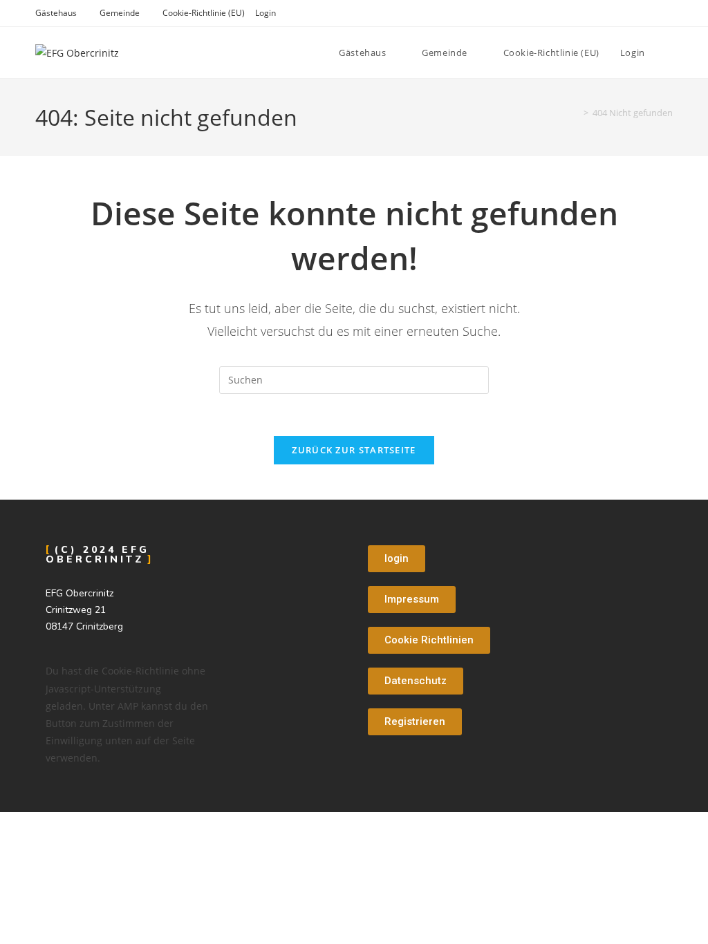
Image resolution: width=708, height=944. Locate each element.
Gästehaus (56, 13)
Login (265, 13)
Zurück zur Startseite (354, 450)
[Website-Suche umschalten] (669, 52)
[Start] (575, 112)
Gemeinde (120, 13)
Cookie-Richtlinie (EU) (203, 13)
